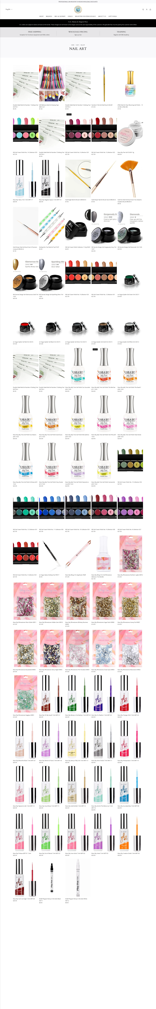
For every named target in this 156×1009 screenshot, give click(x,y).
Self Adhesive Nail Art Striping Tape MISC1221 (49, 106)
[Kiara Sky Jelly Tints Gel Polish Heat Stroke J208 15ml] (130, 413)
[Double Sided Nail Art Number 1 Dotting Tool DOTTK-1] (25, 84)
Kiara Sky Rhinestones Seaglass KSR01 (23, 715)
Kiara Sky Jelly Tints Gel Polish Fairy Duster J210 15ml (51, 483)
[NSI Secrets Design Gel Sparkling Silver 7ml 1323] (52, 273)
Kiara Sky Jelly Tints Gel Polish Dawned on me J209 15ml (77, 483)
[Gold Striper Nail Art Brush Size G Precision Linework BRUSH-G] (25, 226)
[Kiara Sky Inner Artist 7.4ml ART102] (78, 832)
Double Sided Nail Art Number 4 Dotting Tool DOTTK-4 (25, 388)
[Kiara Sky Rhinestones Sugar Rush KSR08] (104, 601)
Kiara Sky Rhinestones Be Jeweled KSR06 (24, 669)
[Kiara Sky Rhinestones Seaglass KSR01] (25, 694)
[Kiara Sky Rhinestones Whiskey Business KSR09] (78, 601)
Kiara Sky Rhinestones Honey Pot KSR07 (129, 622)
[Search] (143, 9)
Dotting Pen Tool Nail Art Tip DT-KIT (49, 247)
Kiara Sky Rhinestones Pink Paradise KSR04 (77, 669)
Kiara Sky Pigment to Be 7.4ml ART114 (24, 806)
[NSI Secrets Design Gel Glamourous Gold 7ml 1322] (25, 273)
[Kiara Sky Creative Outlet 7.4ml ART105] (130, 832)
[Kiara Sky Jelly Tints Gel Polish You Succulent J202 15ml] (78, 366)
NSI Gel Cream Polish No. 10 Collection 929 (77, 529)
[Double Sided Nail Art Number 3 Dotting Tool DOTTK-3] (52, 131)
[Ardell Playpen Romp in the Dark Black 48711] (52, 878)
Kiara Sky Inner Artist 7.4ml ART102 (75, 853)
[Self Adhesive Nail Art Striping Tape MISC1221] (52, 84)
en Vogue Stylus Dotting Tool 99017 (49, 575)
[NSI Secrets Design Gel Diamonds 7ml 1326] (130, 226)
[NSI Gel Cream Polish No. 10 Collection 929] (78, 508)
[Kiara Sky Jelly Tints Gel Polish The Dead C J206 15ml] (130, 366)
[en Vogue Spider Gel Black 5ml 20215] (52, 321)
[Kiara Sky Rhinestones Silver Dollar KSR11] (25, 601)
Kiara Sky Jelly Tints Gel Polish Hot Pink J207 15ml (103, 435)
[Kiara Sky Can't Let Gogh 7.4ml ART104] (25, 878)
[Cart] (150, 9)
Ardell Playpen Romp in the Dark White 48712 (76, 900)
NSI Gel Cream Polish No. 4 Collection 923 (77, 294)
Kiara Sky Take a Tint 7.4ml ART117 (23, 200)
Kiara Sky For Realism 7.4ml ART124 (101, 715)
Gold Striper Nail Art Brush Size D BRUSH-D (103, 200)
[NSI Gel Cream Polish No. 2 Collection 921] (104, 273)
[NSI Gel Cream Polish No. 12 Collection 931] (25, 508)
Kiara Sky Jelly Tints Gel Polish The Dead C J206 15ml (129, 388)
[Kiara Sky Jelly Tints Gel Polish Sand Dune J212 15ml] (52, 413)
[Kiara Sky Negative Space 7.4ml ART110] (52, 179)
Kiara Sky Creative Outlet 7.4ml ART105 (129, 853)
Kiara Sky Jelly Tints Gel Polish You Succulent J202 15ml (77, 388)
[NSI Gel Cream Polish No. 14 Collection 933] (25, 131)
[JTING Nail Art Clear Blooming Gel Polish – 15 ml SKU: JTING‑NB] (130, 84)
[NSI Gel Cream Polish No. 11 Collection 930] (52, 508)
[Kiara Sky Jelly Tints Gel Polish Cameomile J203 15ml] (104, 461)
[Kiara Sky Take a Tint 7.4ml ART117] (25, 179)
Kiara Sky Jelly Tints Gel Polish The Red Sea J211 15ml (103, 388)
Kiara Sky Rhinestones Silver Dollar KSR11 (24, 622)
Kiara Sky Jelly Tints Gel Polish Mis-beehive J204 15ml (77, 435)
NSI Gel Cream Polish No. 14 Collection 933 (25, 152)
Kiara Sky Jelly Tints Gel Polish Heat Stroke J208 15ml (129, 435)
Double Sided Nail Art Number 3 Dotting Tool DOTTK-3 (51, 153)
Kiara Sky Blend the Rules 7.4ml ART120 (24, 760)
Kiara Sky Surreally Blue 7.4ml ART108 (128, 806)
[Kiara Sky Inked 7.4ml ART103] (104, 832)
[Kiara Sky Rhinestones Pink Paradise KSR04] (78, 648)
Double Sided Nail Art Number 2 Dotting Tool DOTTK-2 (51, 388)
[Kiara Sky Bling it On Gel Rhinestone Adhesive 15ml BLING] (104, 554)
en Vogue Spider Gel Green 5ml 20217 (128, 294)
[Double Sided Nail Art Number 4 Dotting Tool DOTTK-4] (25, 366)
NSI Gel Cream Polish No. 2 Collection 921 (103, 294)
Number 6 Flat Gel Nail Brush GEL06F (102, 105)
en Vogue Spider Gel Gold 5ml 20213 (101, 342)
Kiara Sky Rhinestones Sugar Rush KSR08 (102, 622)
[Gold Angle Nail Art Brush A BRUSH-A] (78, 179)
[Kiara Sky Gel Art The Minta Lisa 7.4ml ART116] (104, 785)
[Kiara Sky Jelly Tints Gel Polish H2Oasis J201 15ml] (25, 461)
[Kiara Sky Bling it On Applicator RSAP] (78, 554)
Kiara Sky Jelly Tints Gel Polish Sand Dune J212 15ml (50, 435)
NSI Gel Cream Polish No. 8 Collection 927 (129, 529)
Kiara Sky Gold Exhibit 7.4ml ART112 (75, 806)
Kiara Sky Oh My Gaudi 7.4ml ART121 (49, 715)
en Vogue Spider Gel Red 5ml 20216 (23, 342)
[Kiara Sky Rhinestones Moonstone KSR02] (130, 648)
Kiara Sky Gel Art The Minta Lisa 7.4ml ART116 (102, 807)
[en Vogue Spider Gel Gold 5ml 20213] (104, 321)
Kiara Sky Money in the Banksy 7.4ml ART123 (78, 715)
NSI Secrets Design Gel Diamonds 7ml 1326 (130, 247)
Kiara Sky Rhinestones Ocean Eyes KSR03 (102, 669)
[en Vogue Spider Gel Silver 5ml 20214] (78, 321)
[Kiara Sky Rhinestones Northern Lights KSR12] (130, 554)
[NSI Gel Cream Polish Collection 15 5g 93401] (78, 226)
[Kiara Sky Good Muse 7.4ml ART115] (52, 785)
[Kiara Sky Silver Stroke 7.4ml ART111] (104, 739)
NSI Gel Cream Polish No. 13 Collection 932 (130, 482)
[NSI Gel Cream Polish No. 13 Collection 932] (130, 461)
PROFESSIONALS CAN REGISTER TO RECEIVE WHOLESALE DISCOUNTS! (78, 1)
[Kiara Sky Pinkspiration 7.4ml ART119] (130, 739)
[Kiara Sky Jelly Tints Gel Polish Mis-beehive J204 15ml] (78, 413)
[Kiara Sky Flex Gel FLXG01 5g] (130, 131)
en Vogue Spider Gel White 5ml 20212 (128, 342)
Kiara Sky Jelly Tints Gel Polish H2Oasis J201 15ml (25, 483)
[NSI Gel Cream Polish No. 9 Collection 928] (104, 508)
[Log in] (147, 9)
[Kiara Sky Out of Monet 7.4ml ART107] (52, 832)
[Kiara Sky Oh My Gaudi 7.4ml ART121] (52, 694)
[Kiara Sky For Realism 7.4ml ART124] (104, 694)
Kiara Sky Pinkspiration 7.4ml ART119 (128, 760)
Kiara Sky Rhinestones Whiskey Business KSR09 (76, 623)
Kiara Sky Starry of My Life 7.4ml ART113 (76, 760)
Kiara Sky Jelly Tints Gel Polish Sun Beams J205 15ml (24, 435)
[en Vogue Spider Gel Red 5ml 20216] (25, 321)
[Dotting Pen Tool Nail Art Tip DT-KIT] (52, 226)
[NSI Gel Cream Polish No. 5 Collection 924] (25, 554)
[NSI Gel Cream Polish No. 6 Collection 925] (78, 131)
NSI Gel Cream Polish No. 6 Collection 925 (77, 152)
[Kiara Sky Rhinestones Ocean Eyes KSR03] (104, 648)
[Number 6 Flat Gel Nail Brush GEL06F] (104, 84)
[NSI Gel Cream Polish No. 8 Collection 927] (130, 508)
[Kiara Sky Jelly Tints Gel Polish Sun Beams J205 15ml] (25, 413)
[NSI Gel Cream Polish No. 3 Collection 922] (104, 131)
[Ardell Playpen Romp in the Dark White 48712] (78, 878)
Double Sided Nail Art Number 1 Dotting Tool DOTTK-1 (25, 106)
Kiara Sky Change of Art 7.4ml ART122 (128, 715)
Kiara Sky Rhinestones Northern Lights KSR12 (130, 575)
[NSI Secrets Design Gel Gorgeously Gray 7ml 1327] (104, 226)
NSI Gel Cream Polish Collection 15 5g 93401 (77, 247)
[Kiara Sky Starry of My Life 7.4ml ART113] (78, 739)
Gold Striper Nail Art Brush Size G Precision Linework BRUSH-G (25, 248)
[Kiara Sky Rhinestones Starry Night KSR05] (52, 648)
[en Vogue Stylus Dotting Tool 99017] (52, 554)
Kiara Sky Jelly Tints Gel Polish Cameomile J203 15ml (103, 483)
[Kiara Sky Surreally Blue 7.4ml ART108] (130, 785)
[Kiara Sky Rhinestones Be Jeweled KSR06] (25, 648)
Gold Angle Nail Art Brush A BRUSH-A (75, 200)
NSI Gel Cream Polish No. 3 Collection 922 (103, 152)
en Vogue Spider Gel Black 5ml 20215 (49, 342)
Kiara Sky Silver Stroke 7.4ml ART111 (101, 760)
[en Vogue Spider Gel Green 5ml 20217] (130, 273)
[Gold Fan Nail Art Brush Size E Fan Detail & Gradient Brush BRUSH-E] (130, 179)
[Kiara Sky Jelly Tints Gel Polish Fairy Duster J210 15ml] (52, 461)
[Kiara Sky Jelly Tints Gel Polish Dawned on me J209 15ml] (78, 461)
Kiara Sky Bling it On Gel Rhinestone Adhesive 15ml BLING (101, 576)
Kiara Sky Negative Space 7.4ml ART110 (50, 200)
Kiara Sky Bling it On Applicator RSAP (75, 575)
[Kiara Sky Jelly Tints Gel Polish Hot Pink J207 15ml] (104, 413)
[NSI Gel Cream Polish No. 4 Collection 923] (78, 273)
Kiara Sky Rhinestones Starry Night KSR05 (50, 669)
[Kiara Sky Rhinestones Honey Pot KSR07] (130, 601)
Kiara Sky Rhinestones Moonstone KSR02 (129, 669)
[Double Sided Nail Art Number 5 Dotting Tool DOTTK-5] (78, 84)
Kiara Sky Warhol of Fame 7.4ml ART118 (50, 760)
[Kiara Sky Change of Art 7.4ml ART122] (130, 694)
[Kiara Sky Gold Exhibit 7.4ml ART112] (78, 785)
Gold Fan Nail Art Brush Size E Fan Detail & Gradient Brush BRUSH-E (129, 200)
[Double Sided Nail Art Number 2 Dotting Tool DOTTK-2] (52, 366)
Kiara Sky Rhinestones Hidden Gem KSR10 (51, 622)
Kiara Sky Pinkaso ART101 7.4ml (22, 853)
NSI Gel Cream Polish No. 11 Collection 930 (51, 529)
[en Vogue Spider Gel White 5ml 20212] (130, 321)
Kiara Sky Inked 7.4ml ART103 (99, 853)
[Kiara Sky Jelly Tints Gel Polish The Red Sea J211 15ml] (104, 366)
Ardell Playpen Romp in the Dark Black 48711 (50, 900)
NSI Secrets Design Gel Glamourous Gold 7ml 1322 (25, 295)
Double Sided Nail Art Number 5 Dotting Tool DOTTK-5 (78, 106)
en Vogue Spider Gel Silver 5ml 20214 (76, 342)
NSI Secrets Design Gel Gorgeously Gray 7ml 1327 (103, 248)
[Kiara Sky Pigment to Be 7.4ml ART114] (25, 785)
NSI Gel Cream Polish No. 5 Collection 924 (24, 575)
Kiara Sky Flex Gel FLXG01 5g (126, 152)
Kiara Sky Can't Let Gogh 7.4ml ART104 (24, 899)
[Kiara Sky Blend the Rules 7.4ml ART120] (25, 739)
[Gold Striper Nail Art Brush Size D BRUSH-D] (104, 179)
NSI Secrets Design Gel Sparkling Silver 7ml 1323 (51, 295)
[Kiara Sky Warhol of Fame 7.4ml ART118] (52, 739)
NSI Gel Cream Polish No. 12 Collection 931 (25, 529)
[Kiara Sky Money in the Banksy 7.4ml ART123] (78, 694)
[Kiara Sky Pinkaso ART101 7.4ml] (25, 832)
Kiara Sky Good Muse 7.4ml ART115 (49, 806)
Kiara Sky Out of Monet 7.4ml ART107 (49, 853)
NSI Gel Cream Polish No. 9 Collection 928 (103, 529)
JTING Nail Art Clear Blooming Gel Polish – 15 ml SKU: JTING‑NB (130, 106)
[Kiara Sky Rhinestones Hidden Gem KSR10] (52, 601)
